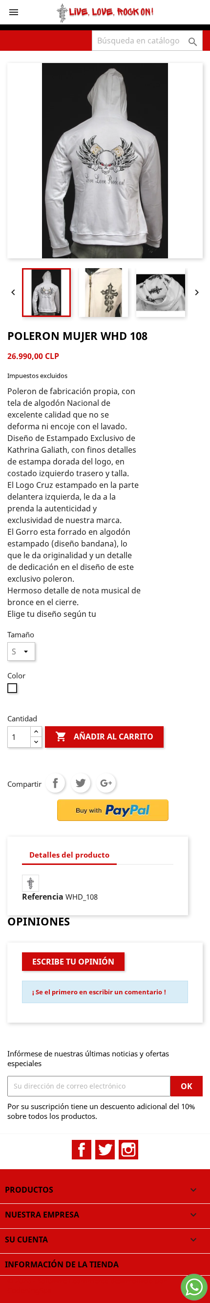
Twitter (105, 1149)
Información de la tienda (62, 1264)
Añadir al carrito (104, 736)
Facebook (81, 1149)
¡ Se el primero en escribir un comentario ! (99, 992)
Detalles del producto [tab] (69, 855)
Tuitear (80, 783)
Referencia (42, 897)
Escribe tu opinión (73, 961)
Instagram (128, 1149)
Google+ (106, 783)
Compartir (55, 783)
